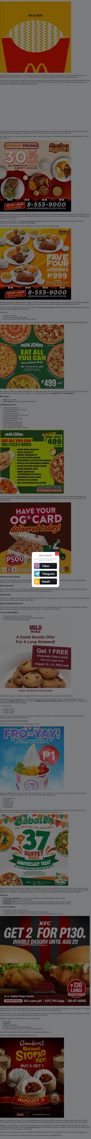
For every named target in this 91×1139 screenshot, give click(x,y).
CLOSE (57, 553)
